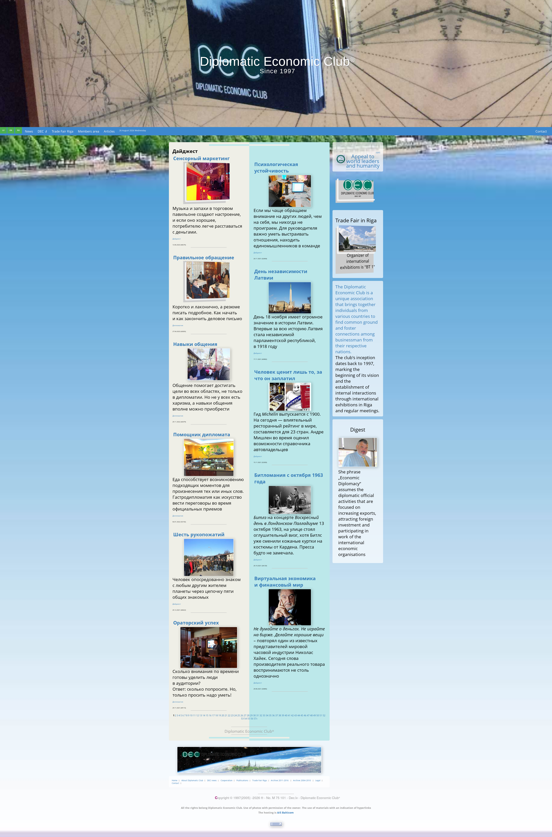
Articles (109, 131)
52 (324, 715)
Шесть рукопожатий (199, 534)
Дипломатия (177, 325)
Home (174, 780)
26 (241, 715)
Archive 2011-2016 (280, 780)
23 (232, 715)
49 (314, 715)
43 (295, 715)
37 (276, 715)
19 (219, 715)
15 (207, 715)
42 (292, 715)
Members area (88, 131)
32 (260, 715)
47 (308, 715)
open (378, 152)
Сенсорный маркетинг (201, 158)
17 (213, 715)
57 (255, 718)
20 (223, 715)
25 (238, 715)
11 (194, 715)
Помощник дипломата (201, 434)
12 (197, 715)
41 (289, 715)
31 (257, 715)
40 (286, 715)
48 (311, 715)
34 (267, 715)
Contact (541, 131)
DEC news (212, 780)
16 (210, 715)
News (29, 131)
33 (264, 715)
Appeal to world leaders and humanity (362, 161)
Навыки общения (195, 344)
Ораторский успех (196, 622)
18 (216, 715)
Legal (317, 780)
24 (235, 715)
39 (283, 715)
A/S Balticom (285, 812)
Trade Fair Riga (62, 131)
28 (248, 715)
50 (317, 715)
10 (191, 715)
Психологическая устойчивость (276, 167)
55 (248, 718)
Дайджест (176, 239)
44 (298, 715)
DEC (42, 131)
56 (252, 718)
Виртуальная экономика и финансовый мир (285, 581)
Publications (242, 780)
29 (251, 715)
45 (302, 715)
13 (200, 715)
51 (321, 715)
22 (229, 715)
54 (245, 718)
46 (305, 715)
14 (204, 715)
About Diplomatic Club (192, 780)
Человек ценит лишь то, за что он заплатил (288, 375)
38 (279, 715)
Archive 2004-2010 (302, 780)
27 (245, 715)
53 (242, 718)
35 (270, 715)
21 (226, 715)
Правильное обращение (203, 257)
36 (273, 715)
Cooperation (226, 780)
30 (254, 715)
